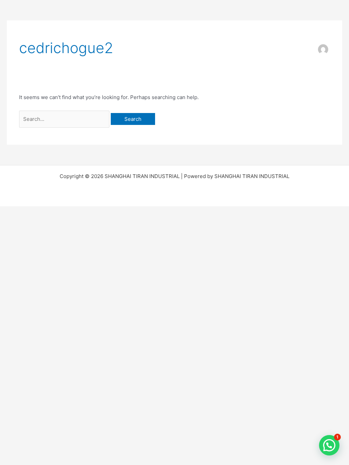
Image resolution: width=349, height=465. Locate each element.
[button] (329, 445)
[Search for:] (65, 119)
